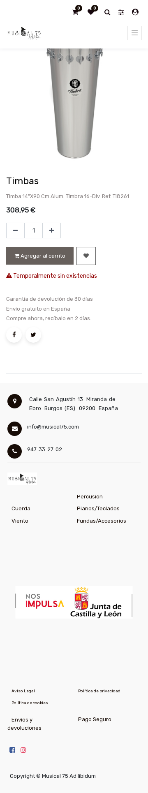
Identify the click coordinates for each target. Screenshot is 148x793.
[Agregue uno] (51, 230)
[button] (86, 256)
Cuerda (21, 508)
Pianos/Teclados (98, 508)
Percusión (90, 496)
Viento (20, 521)
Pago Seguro (94, 719)
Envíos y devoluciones (24, 724)
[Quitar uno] (15, 230)
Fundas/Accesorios (101, 521)
